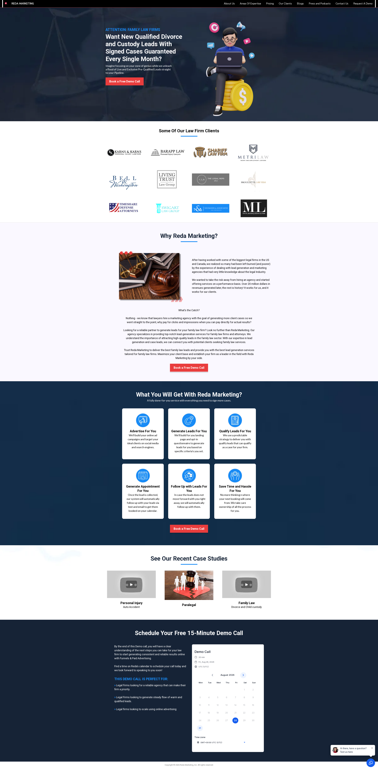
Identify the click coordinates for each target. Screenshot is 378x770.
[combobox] (221, 742)
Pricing (270, 3)
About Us (229, 3)
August (224, 675)
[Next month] (243, 675)
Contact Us (342, 3)
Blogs (300, 3)
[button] (204, 662)
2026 (231, 675)
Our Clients (285, 3)
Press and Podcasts (320, 3)
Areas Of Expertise (250, 3)
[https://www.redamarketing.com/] (6, 4)
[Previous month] (212, 675)
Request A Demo (363, 3)
